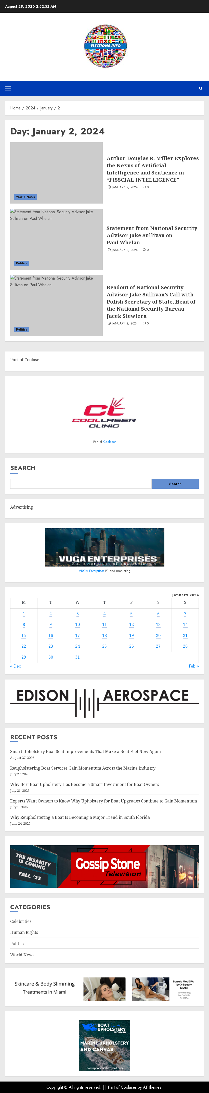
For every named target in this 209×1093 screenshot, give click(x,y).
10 (77, 624)
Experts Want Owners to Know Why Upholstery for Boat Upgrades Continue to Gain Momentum (103, 801)
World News (25, 197)
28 (185, 646)
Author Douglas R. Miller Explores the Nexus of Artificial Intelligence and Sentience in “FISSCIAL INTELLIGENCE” (153, 169)
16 (50, 635)
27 (158, 646)
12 (131, 624)
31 (77, 657)
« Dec (15, 666)
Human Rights (24, 932)
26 (131, 646)
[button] (8, 88)
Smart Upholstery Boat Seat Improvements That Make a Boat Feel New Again (85, 751)
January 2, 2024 (125, 187)
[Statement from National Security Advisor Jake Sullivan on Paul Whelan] (56, 239)
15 (23, 635)
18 (104, 635)
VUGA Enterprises (92, 570)
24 (77, 646)
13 (158, 624)
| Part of (113, 1087)
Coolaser (109, 441)
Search (23, 467)
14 (185, 624)
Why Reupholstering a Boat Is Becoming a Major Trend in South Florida (80, 817)
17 (77, 635)
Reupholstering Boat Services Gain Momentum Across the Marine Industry (82, 768)
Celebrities (20, 921)
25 (104, 646)
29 (23, 657)
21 (185, 635)
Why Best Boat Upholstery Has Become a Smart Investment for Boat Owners (84, 784)
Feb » (194, 666)
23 (50, 646)
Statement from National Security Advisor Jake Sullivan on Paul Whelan (152, 235)
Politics (21, 263)
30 (50, 657)
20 (158, 635)
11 (104, 624)
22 (23, 646)
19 (131, 635)
